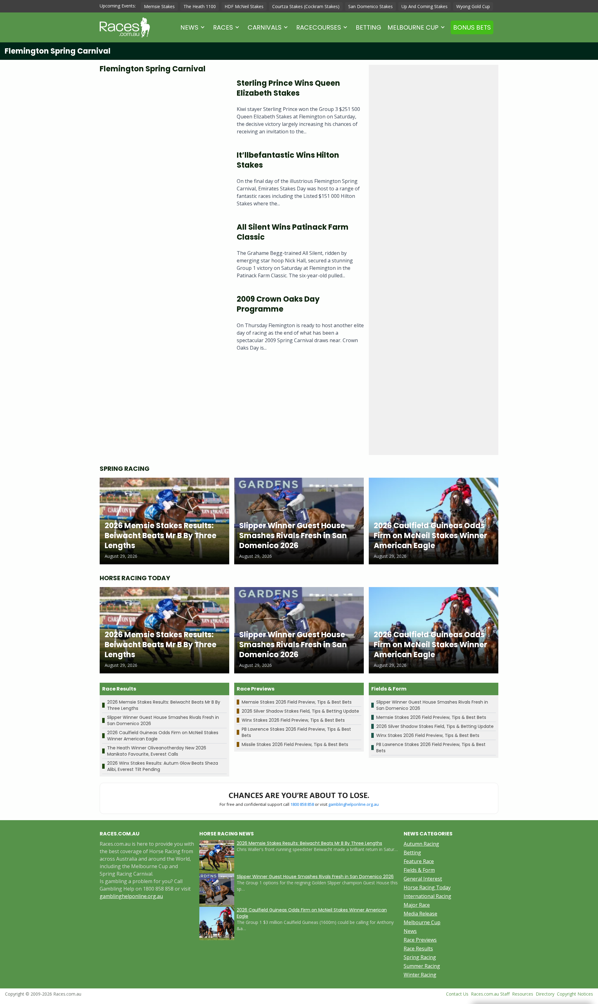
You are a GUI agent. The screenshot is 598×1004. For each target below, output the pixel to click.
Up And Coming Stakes (424, 6)
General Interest (423, 878)
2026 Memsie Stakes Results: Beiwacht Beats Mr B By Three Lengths (309, 843)
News (189, 27)
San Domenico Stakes (370, 6)
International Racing (427, 896)
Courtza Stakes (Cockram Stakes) (305, 6)
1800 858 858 (302, 804)
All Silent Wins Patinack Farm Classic (293, 232)
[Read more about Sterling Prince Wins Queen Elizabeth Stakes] (163, 109)
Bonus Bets (472, 27)
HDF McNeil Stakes (244, 6)
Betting (368, 27)
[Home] (125, 27)
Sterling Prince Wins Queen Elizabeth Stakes (288, 88)
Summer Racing (422, 966)
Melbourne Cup (413, 27)
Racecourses (318, 27)
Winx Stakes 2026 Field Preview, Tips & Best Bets (293, 720)
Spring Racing (420, 957)
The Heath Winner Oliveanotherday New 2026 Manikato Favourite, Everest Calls (156, 751)
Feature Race (419, 861)
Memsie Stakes (159, 6)
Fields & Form (419, 870)
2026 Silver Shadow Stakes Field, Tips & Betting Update (300, 711)
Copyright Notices (575, 994)
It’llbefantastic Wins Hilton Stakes (288, 160)
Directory (545, 994)
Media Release (420, 913)
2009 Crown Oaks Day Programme (278, 304)
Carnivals (265, 27)
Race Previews (420, 939)
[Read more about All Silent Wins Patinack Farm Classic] (163, 253)
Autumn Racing (421, 843)
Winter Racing (420, 974)
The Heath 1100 (199, 6)
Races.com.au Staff (490, 994)
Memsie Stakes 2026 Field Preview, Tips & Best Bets (297, 702)
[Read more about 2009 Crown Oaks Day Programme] (163, 325)
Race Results (418, 948)
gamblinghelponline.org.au (353, 804)
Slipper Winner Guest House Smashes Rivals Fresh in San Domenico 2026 (315, 876)
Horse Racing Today (427, 887)
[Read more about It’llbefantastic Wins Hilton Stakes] (163, 181)
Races (223, 27)
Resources (522, 994)
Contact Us (457, 994)
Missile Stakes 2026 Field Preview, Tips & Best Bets (295, 744)
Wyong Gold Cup (473, 6)
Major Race (417, 904)
